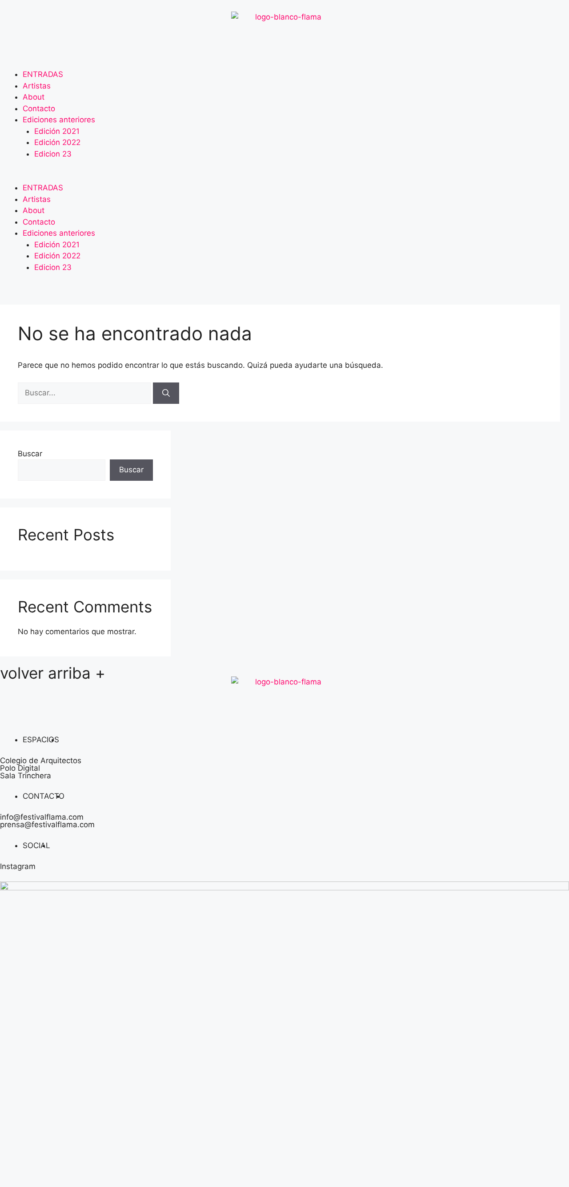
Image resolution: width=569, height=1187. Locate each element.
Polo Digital (20, 768)
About (33, 97)
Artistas (37, 85)
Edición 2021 (57, 131)
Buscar (30, 453)
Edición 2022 (57, 142)
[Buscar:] (85, 392)
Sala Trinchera (25, 775)
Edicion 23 (53, 153)
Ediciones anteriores (59, 119)
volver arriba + (52, 673)
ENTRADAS (43, 74)
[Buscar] (166, 393)
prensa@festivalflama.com (47, 824)
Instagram (18, 866)
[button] (284, 177)
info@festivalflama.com (42, 817)
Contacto (39, 108)
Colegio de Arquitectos (40, 760)
